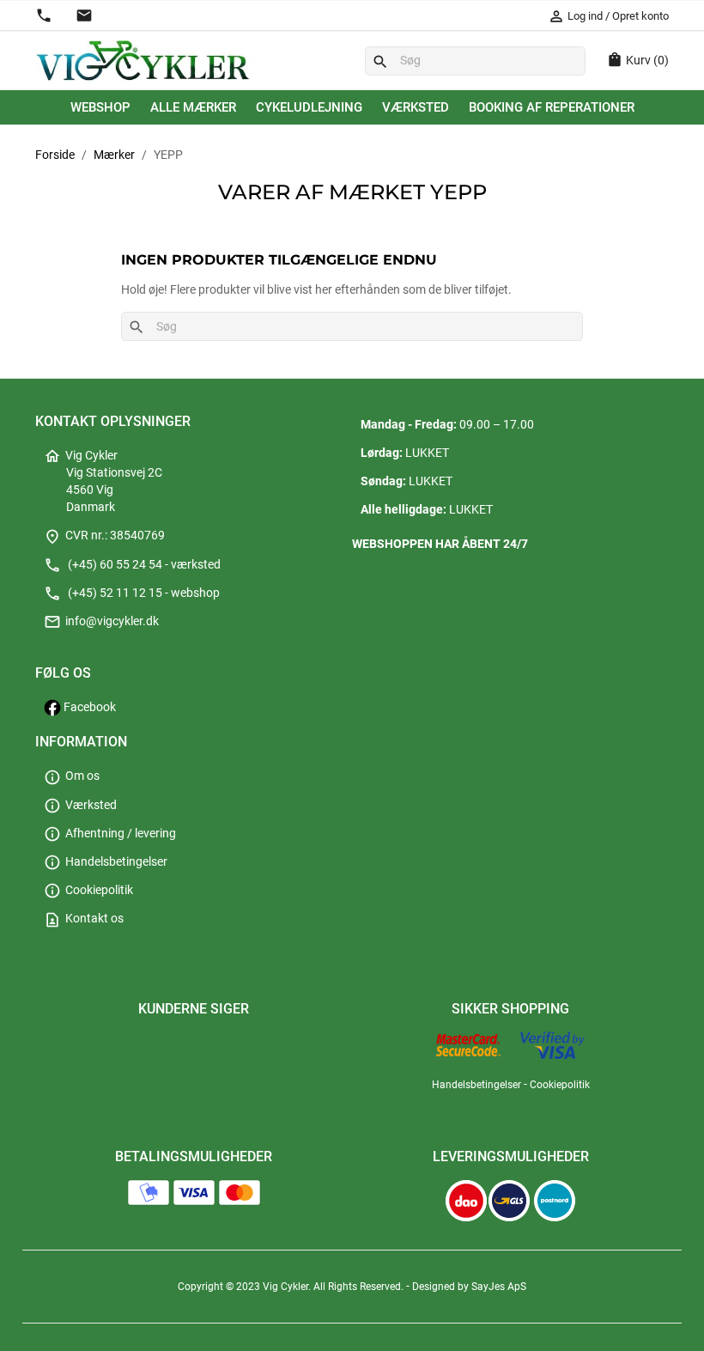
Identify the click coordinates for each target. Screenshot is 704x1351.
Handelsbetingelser (105, 862)
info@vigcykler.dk (101, 621)
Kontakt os (84, 918)
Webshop (100, 107)
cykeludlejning (309, 107)
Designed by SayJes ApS (469, 1287)
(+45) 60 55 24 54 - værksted (132, 564)
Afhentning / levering (110, 833)
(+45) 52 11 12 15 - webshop (132, 593)
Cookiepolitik (88, 890)
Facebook (88, 707)
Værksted (415, 107)
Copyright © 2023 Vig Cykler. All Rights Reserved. (292, 1287)
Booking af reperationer (551, 107)
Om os (72, 776)
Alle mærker (193, 107)
